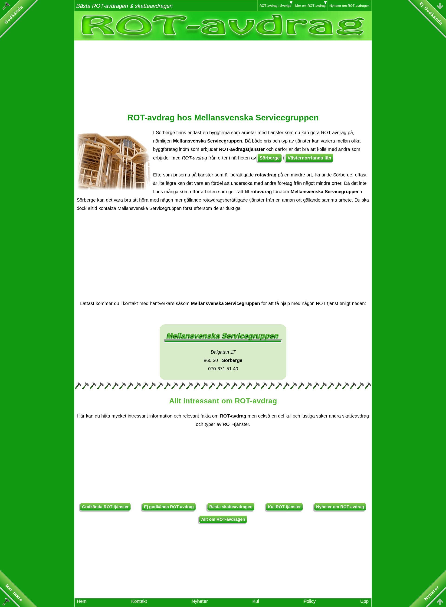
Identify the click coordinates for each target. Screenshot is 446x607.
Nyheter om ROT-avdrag (340, 506)
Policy (310, 601)
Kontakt (139, 601)
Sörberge (269, 157)
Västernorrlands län (309, 157)
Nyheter (200, 601)
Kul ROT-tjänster (284, 506)
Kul (256, 601)
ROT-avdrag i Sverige (275, 5)
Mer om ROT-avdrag (310, 5)
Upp (364, 601)
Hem (82, 601)
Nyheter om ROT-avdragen (350, 5)
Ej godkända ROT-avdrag (169, 506)
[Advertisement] (223, 73)
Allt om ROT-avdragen (223, 519)
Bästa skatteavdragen (231, 506)
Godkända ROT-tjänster (105, 506)
